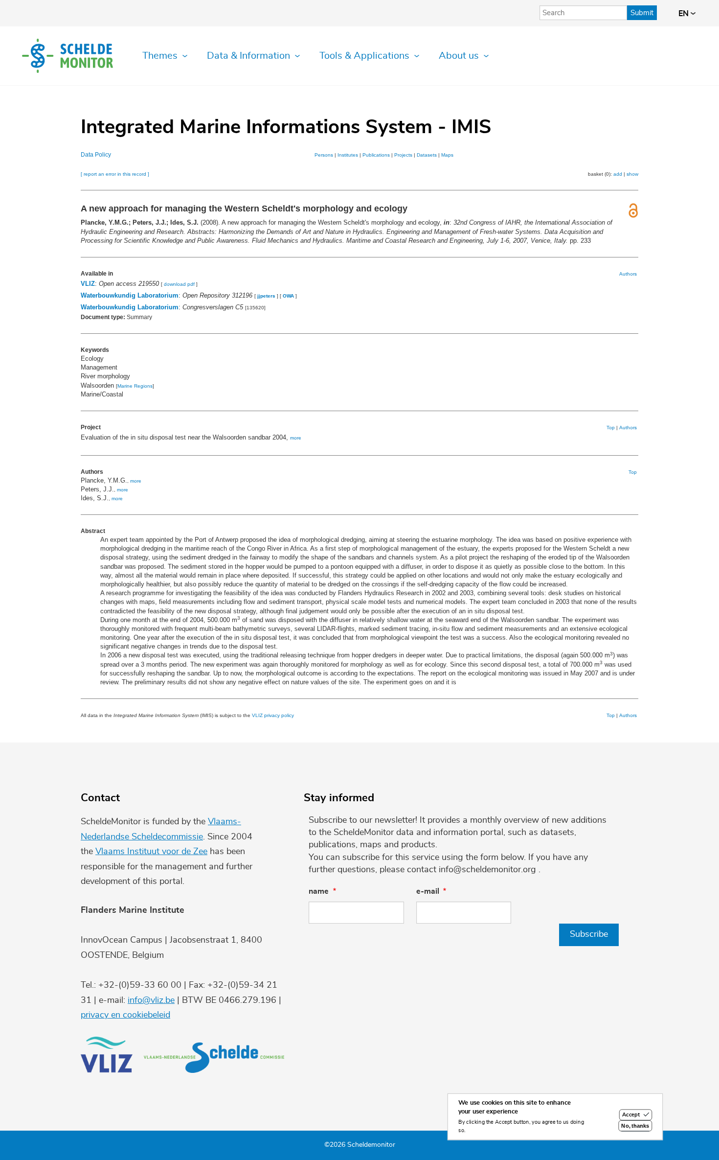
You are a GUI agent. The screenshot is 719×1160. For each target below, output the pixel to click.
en (684, 14)
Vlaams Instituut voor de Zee (151, 851)
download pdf (179, 284)
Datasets (427, 155)
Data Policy (96, 154)
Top (611, 427)
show (632, 174)
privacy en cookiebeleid (125, 1015)
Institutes (347, 155)
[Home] (67, 56)
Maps (447, 155)
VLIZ (88, 283)
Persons (324, 155)
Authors (628, 274)
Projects (403, 155)
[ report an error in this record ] (115, 174)
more (295, 438)
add (617, 174)
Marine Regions (135, 386)
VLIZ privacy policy (273, 715)
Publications (376, 155)
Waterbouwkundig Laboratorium (130, 295)
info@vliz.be (151, 1000)
